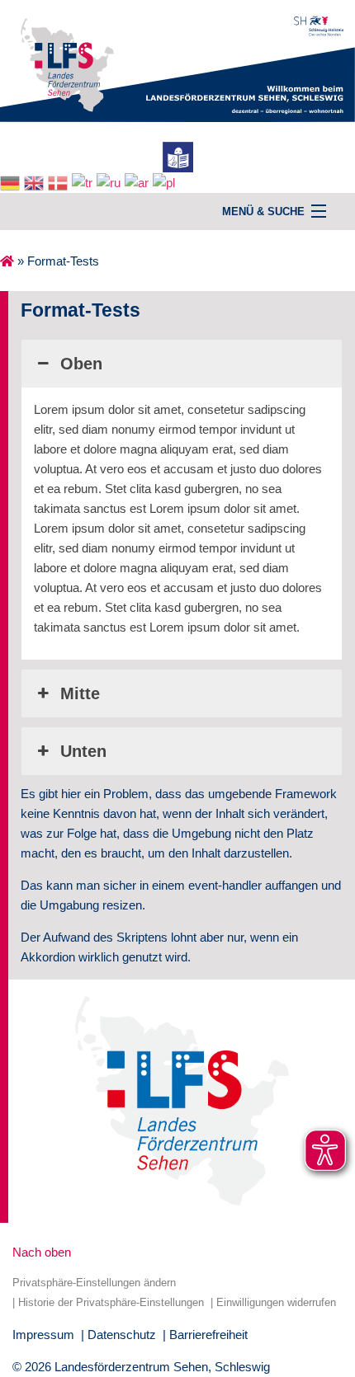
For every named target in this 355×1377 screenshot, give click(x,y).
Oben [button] (81, 364)
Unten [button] (83, 751)
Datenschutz (122, 1335)
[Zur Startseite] (177, 60)
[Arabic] (139, 182)
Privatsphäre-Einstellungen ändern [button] (94, 1282)
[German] (12, 182)
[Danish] (60, 182)
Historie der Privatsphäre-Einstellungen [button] (111, 1302)
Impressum (43, 1335)
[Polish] (166, 182)
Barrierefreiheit (208, 1335)
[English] (36, 182)
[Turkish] (84, 182)
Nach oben (41, 1252)
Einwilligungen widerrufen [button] (276, 1302)
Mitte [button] (80, 693)
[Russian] (111, 182)
